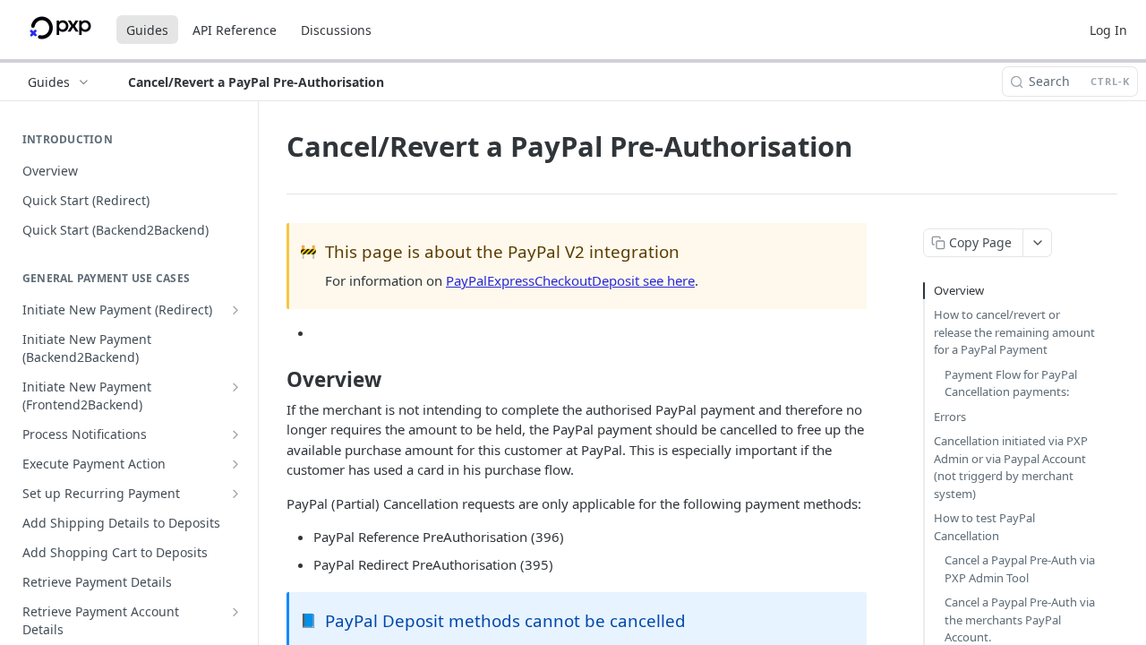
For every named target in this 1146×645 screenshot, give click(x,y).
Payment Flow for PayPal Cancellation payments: (1011, 383)
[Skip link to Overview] (274, 380)
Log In (1108, 30)
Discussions (336, 30)
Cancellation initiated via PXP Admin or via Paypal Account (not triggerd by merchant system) (1011, 467)
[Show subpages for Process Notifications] (235, 434)
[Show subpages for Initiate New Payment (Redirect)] (235, 310)
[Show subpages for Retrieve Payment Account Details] (235, 612)
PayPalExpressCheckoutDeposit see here (570, 280)
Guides (147, 30)
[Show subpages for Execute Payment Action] (235, 464)
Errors (950, 416)
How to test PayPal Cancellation (984, 527)
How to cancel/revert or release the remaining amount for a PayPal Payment (1014, 331)
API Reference (234, 30)
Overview (959, 290)
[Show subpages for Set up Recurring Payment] (235, 493)
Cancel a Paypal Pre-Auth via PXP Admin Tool (1020, 569)
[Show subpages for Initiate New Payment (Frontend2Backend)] (235, 387)
